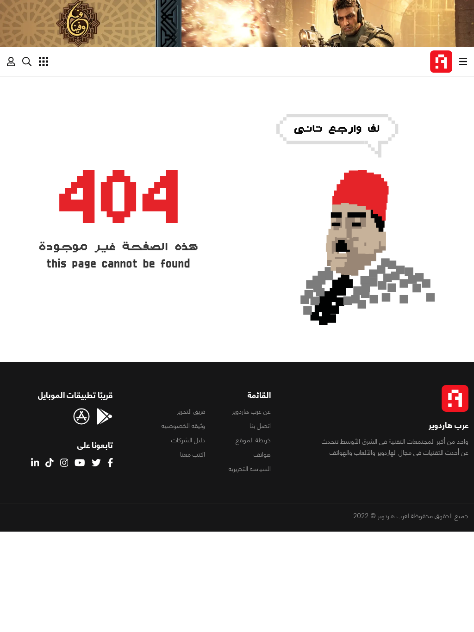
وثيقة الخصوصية (183, 425)
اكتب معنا (192, 454)
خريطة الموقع (253, 440)
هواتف (262, 454)
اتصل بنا (260, 425)
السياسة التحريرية (250, 468)
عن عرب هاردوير (251, 411)
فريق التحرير (191, 411)
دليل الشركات (188, 440)
